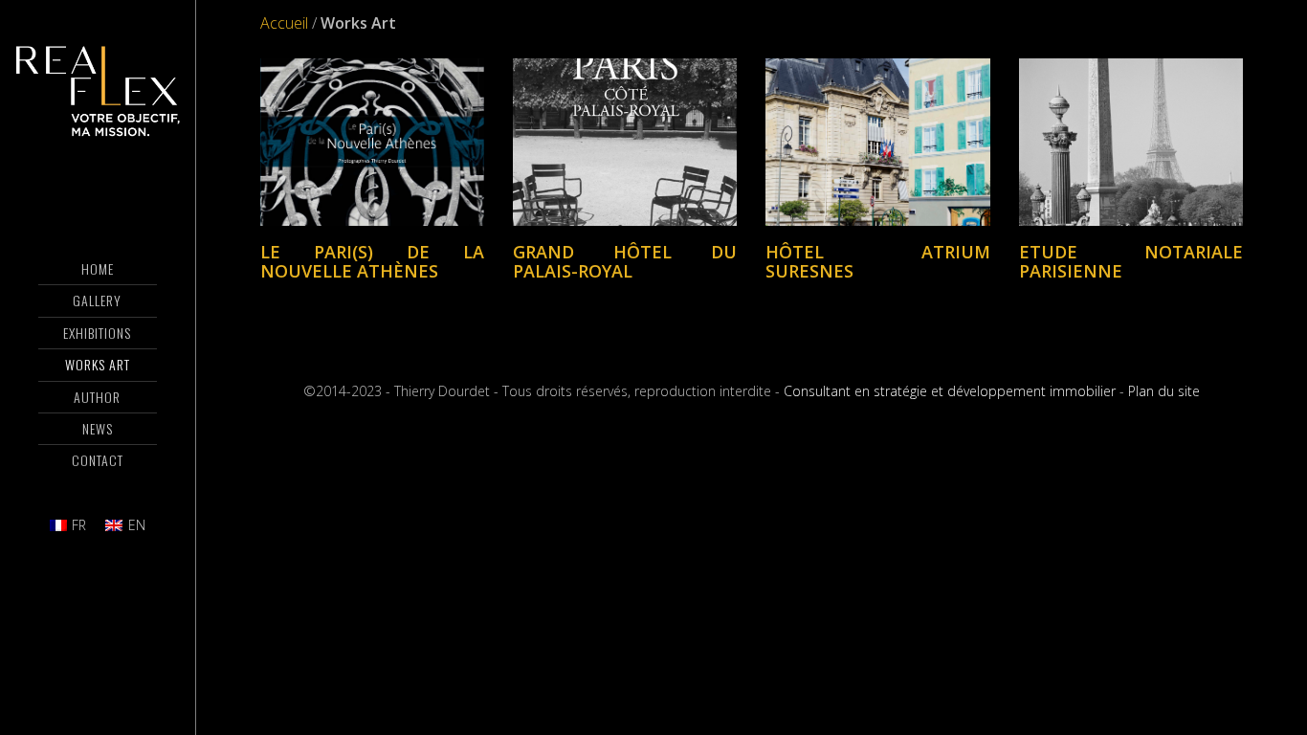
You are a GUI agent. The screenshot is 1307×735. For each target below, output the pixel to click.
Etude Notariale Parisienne (1131, 261)
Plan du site (1164, 391)
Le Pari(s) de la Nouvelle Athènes (372, 261)
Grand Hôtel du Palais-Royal (625, 261)
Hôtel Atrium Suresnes (877, 261)
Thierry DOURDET (98, 91)
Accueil (284, 22)
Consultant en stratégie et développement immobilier (950, 391)
